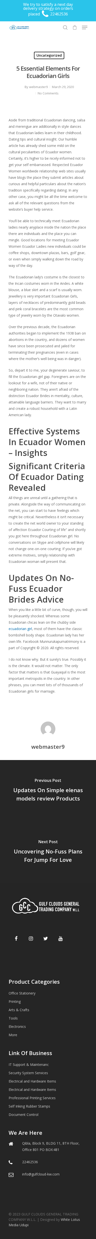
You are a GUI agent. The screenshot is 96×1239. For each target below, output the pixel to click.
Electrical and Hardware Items (32, 1081)
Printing (15, 1001)
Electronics (17, 1026)
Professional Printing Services (32, 1098)
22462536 (58, 14)
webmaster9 (38, 87)
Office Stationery (22, 993)
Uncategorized (49, 55)
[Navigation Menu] (84, 27)
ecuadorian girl (20, 628)
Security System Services (28, 1073)
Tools (13, 1018)
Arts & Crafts (19, 1009)
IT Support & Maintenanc (29, 1064)
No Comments (48, 93)
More (13, 1034)
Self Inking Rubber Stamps (29, 1106)
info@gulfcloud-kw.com (41, 1174)
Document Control (23, 1114)
